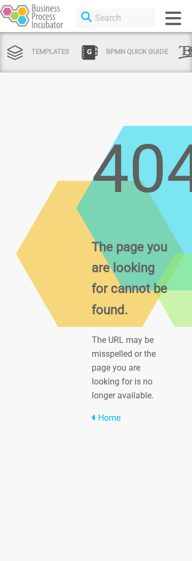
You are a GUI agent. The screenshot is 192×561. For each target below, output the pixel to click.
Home (108, 418)
